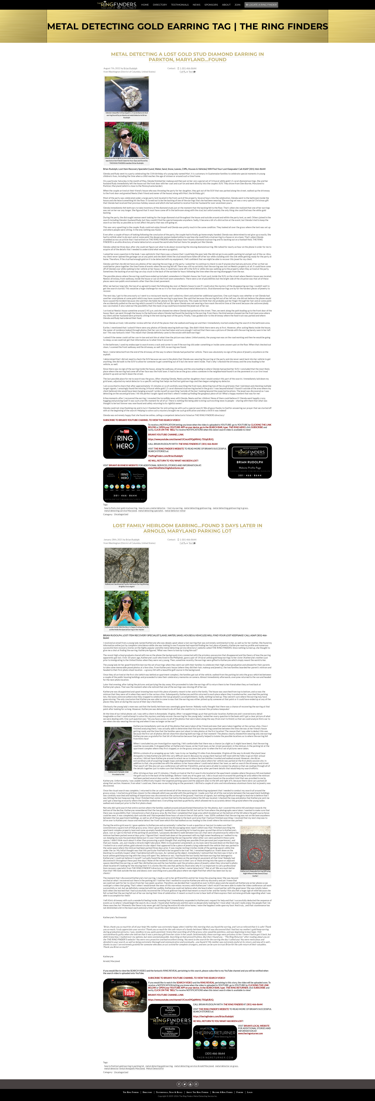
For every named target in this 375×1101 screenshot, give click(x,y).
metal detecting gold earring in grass (230, 508)
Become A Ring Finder (222, 1092)
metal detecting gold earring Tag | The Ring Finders (187, 26)
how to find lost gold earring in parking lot (124, 1066)
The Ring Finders (131, 1092)
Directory (147, 1092)
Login (249, 1092)
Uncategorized (121, 514)
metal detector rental (175, 510)
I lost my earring (175, 508)
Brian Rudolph (130, 68)
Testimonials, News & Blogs (169, 1092)
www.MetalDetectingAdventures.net (166, 468)
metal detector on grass (226, 1066)
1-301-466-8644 (188, 68)
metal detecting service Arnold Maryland (194, 1066)
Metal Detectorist (155, 1068)
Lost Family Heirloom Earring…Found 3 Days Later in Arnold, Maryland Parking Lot (187, 528)
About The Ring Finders (197, 1092)
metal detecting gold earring (197, 508)
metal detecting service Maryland (120, 510)
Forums (239, 1092)
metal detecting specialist (150, 510)
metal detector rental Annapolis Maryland (124, 1068)
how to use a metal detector (152, 508)
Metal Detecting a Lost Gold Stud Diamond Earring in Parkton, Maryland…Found (187, 56)
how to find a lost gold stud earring (120, 508)
